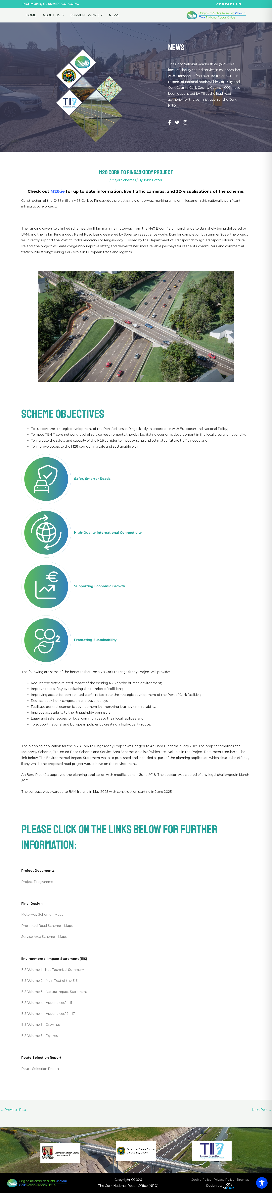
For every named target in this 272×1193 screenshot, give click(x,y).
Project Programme (37, 882)
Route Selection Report (40, 1069)
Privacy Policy (224, 1179)
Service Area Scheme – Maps (44, 937)
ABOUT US (51, 15)
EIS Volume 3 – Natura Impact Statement (54, 992)
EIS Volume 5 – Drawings (40, 1024)
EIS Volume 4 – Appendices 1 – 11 (46, 1003)
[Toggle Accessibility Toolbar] (262, 1183)
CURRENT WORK (84, 15)
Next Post (262, 1110)
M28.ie (57, 191)
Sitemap (243, 1179)
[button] (228, 4)
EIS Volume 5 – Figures (39, 1036)
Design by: (214, 1185)
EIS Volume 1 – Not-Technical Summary (52, 970)
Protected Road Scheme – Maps (46, 926)
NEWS (114, 15)
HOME (31, 15)
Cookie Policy (201, 1179)
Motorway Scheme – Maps (42, 914)
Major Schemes (124, 180)
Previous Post (13, 1110)
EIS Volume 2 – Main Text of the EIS (49, 981)
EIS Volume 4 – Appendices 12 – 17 (48, 1014)
